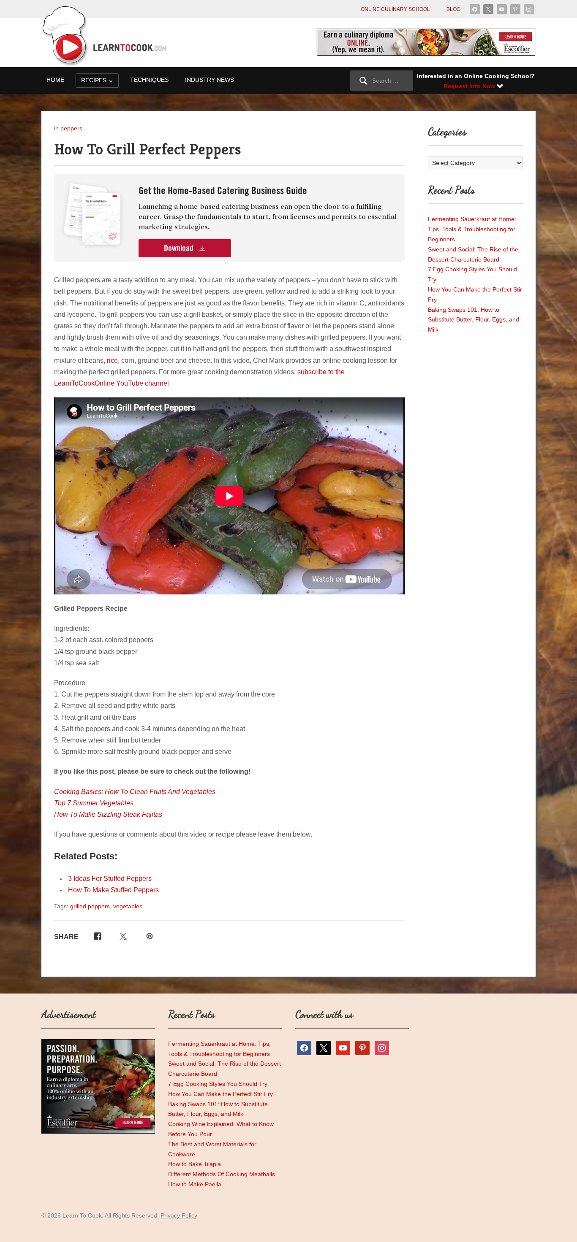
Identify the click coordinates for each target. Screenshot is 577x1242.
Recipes (93, 80)
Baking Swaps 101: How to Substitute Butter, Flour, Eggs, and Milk (473, 319)
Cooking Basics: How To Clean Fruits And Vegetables (134, 791)
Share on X (122, 935)
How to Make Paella (194, 1184)
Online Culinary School (395, 9)
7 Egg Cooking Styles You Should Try (217, 1083)
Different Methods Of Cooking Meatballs (221, 1174)
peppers (71, 128)
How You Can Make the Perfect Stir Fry (220, 1094)
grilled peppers (90, 906)
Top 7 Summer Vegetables (93, 803)
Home (55, 79)
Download (179, 248)
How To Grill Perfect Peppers (147, 149)
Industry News (209, 79)
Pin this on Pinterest (150, 935)
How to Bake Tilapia (194, 1164)
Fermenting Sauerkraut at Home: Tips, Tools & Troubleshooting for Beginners (472, 229)
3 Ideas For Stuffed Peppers (110, 878)
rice (112, 360)
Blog (453, 9)
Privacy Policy (179, 1215)
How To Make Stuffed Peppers (113, 890)
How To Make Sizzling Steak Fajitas (108, 814)
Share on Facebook (96, 935)
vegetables (127, 906)
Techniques (149, 79)
